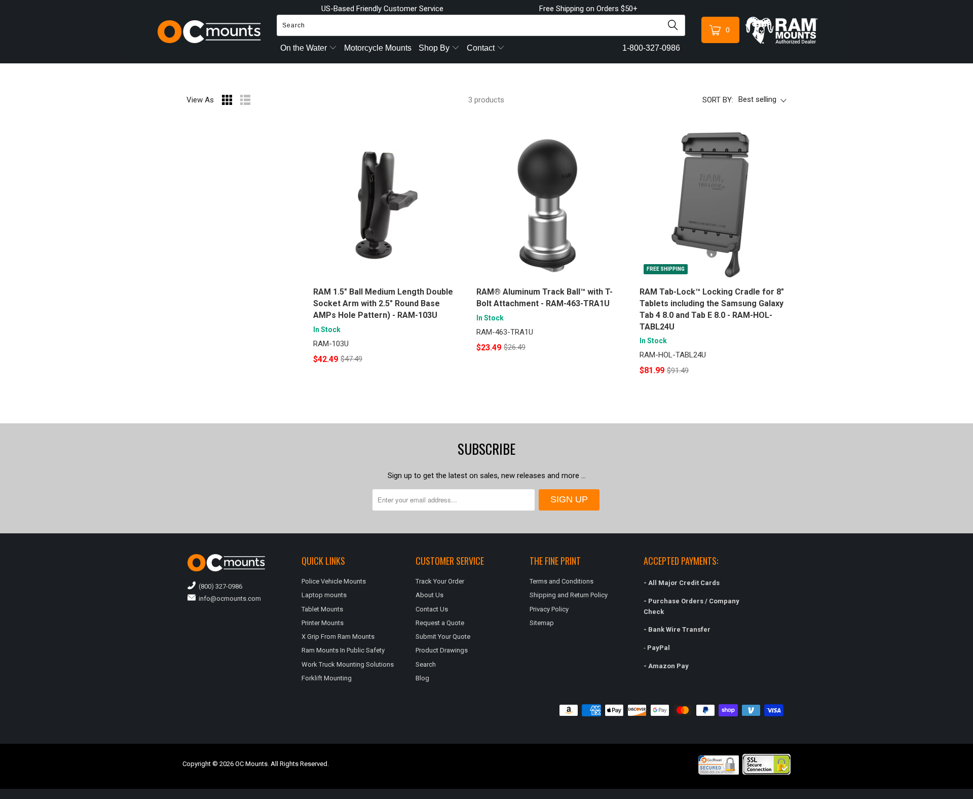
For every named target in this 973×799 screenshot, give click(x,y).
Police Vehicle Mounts (334, 581)
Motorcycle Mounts (377, 48)
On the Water (304, 48)
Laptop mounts (324, 595)
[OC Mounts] (210, 31)
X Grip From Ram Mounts (338, 636)
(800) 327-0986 (219, 586)
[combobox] (481, 25)
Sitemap (542, 623)
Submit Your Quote (443, 636)
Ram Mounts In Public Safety (343, 650)
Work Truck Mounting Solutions (348, 664)
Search (426, 664)
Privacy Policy (549, 609)
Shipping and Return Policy (569, 595)
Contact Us (432, 609)
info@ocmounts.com (228, 598)
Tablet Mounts (322, 609)
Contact (482, 48)
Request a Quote (440, 623)
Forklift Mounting (327, 678)
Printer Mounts (323, 623)
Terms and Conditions (561, 581)
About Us (429, 595)
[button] (972, 794)
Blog (422, 678)
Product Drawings (442, 650)
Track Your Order (440, 581)
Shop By (435, 48)
